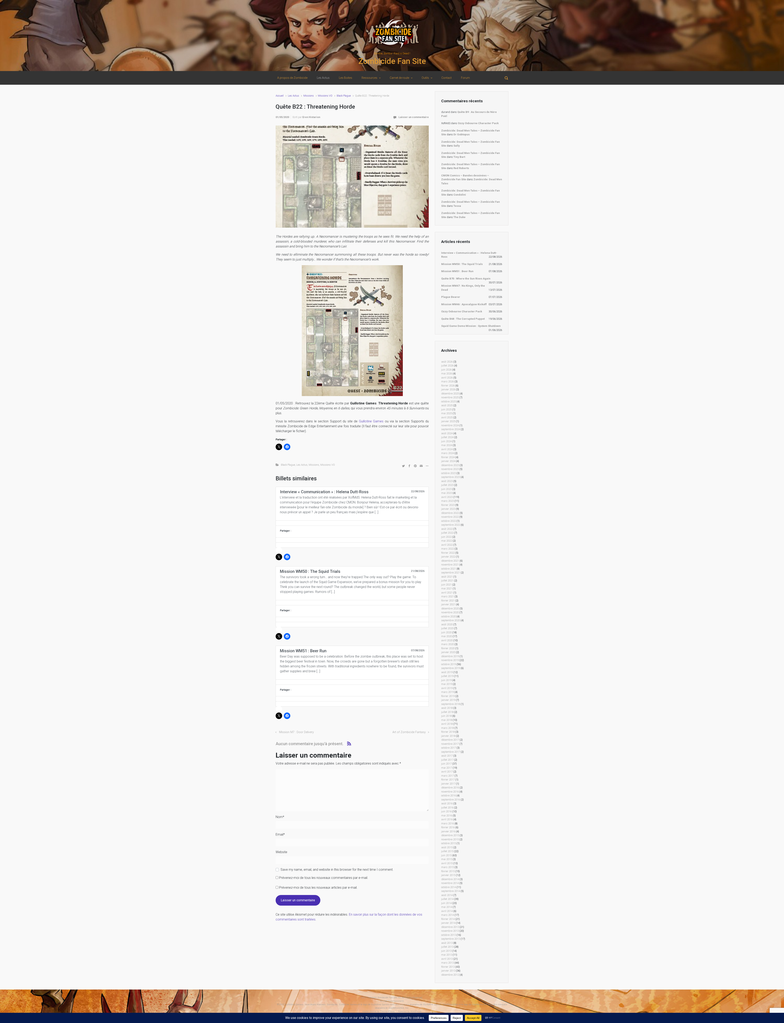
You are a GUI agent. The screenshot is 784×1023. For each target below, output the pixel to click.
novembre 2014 (450, 883)
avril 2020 (447, 640)
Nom (280, 817)
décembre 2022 (450, 512)
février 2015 (448, 871)
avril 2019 (447, 688)
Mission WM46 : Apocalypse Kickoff (464, 304)
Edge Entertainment (393, 1001)
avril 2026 (447, 377)
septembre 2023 (450, 477)
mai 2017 (446, 767)
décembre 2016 (450, 787)
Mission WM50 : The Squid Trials (462, 264)
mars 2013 (447, 962)
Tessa (457, 205)
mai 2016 (446, 815)
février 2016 (448, 827)
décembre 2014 (450, 879)
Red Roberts (461, 168)
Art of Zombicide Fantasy (409, 732)
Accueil (280, 95)
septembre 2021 (450, 572)
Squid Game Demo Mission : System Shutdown (471, 325)
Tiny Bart (459, 156)
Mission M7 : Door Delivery (296, 732)
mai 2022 (446, 540)
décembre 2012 (450, 974)
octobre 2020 (448, 616)
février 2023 (448, 504)
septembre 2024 (450, 429)
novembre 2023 (450, 469)
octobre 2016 (448, 795)
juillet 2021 (447, 580)
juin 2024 (446, 441)
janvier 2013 (448, 970)
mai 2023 (446, 492)
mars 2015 (447, 867)
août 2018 (447, 707)
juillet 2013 (447, 946)
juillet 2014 (447, 899)
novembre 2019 (450, 660)
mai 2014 (446, 906)
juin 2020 (446, 632)
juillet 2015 (447, 851)
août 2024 (447, 433)
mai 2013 (446, 954)
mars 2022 (447, 548)
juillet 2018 (447, 712)
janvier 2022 (448, 556)
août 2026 (447, 361)
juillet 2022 (447, 532)
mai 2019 (446, 684)
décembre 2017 (450, 739)
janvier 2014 (448, 922)
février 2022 (448, 552)
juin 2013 (446, 950)
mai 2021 (446, 588)
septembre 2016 (450, 799)
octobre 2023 (448, 473)
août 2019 (447, 672)
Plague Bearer (450, 296)
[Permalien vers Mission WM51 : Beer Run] (352, 682)
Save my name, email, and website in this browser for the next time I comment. (337, 870)
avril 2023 (447, 497)
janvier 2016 (448, 831)
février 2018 (448, 731)
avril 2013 (447, 958)
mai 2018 (446, 719)
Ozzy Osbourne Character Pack (478, 123)
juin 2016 (446, 811)
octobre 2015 (448, 843)
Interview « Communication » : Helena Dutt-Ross (469, 254)
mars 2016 (447, 823)
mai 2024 (446, 445)
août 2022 (447, 528)
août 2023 (447, 481)
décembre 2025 (450, 393)
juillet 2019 (447, 676)
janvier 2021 (448, 604)
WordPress (415, 1011)
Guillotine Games (371, 421)
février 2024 (448, 457)
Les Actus (293, 95)
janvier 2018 (448, 735)
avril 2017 (447, 771)
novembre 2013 (450, 930)
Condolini (459, 194)
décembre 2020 (450, 608)
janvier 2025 (448, 421)
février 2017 (448, 779)
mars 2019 (447, 692)
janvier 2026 (448, 389)
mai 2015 (446, 859)
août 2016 (447, 803)
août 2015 (447, 847)
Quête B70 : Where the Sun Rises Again (465, 278)
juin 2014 (446, 903)
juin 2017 (446, 763)
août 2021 (447, 576)
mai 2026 (446, 373)
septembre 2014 (450, 891)
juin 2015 (446, 855)
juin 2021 (446, 584)
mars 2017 (447, 775)
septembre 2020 (450, 620)
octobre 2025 (448, 401)
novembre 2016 (450, 791)
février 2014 (448, 919)
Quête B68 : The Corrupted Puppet (463, 318)
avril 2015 (447, 863)
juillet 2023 (447, 484)
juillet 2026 (447, 365)
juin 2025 (446, 409)
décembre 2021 (450, 560)
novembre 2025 (450, 397)
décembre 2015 (450, 835)
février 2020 (448, 648)
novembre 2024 (450, 425)
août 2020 (447, 624)
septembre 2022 (450, 524)
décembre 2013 (450, 926)
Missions (308, 95)
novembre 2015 (450, 839)
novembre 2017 (450, 743)
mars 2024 (447, 453)
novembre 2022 (450, 516)
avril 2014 (447, 911)
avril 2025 (447, 417)
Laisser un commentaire (414, 117)
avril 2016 (447, 819)
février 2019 (448, 696)
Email (280, 834)
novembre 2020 (450, 612)
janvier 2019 (448, 699)
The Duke (459, 217)
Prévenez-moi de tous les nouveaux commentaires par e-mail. (323, 878)
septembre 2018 (450, 704)
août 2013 (447, 942)
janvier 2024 (448, 461)
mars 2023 (447, 500)
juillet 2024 (447, 437)
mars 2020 (447, 644)
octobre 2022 (448, 520)
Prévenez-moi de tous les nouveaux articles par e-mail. (318, 887)
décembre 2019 (450, 656)
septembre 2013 (450, 938)
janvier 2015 (448, 875)
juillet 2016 (447, 807)
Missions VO (325, 95)
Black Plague (344, 95)
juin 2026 (446, 369)
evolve (366, 1011)
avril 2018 (447, 723)
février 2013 (448, 966)
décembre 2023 (450, 465)
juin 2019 (446, 680)
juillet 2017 (447, 759)
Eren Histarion (311, 117)
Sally (456, 145)
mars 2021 (447, 596)
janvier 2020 (448, 652)
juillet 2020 (447, 628)
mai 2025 (446, 413)
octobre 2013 (448, 934)
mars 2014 (447, 914)
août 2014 (447, 895)
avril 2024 (447, 449)
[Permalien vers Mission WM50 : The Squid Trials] (352, 602)
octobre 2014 (448, 887)
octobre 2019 (448, 664)
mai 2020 (446, 636)
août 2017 (447, 755)
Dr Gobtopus (461, 134)
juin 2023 (446, 489)
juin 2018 (446, 715)
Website (281, 852)
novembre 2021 (450, 564)
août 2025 (447, 405)
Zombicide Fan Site (392, 61)
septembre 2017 (450, 751)
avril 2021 (447, 592)
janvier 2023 (448, 508)
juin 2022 (446, 536)
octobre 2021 (448, 568)
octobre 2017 (448, 747)
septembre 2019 (450, 668)
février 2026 (448, 385)
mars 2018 (447, 727)
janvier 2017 (448, 783)
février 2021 (448, 600)
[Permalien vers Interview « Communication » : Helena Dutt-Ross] (352, 523)
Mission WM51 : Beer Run (457, 271)
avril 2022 (447, 544)
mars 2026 (447, 381)
